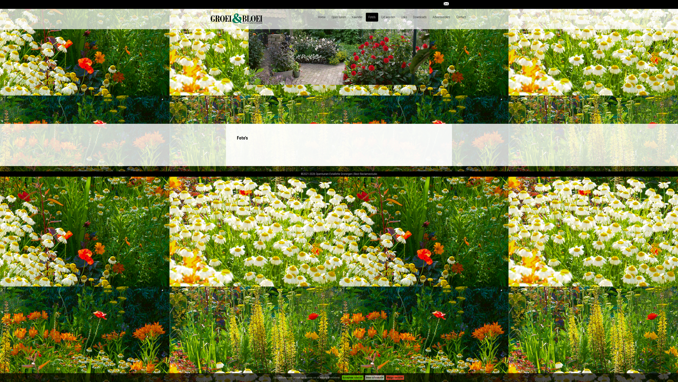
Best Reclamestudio (365, 174)
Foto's (372, 17)
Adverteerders (441, 17)
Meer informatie (374, 377)
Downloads (420, 17)
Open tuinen (339, 17)
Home (322, 17)
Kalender (357, 17)
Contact (461, 17)
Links (404, 17)
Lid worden (388, 17)
